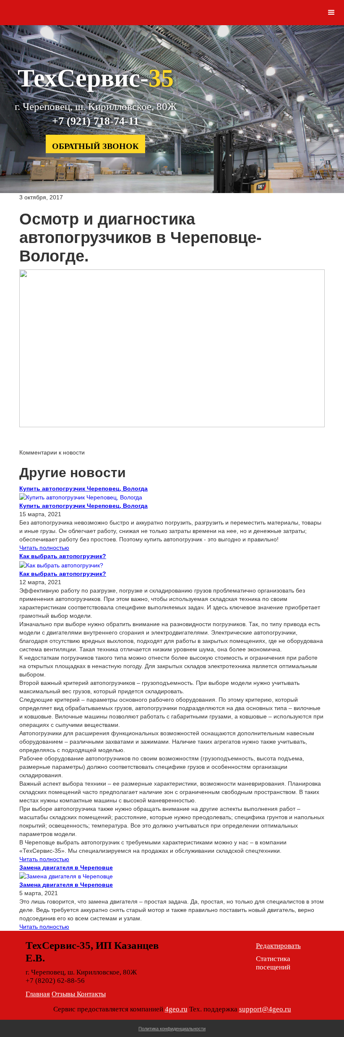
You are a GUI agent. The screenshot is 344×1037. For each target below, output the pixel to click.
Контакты (91, 994)
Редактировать (278, 946)
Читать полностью (44, 547)
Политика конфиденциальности (172, 1028)
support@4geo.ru (265, 1009)
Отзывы (64, 994)
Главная (38, 994)
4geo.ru (176, 1009)
